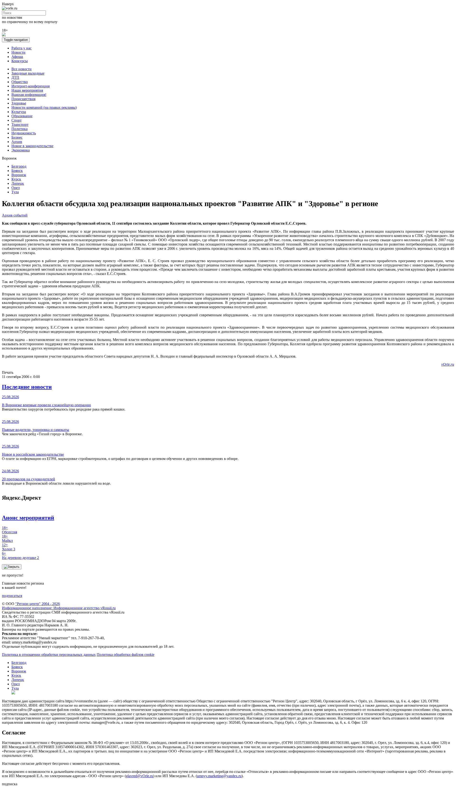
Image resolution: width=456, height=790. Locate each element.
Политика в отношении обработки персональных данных (49, 655)
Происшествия (23, 99)
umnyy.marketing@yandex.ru (219, 776)
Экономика (20, 150)
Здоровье (18, 103)
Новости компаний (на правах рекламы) (44, 107)
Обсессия (9, 530)
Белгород (18, 166)
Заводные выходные (27, 73)
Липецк (17, 183)
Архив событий (15, 215)
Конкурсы (19, 61)
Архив (16, 142)
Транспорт (19, 125)
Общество (19, 82)
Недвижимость (23, 133)
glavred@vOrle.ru (139, 776)
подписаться (12, 596)
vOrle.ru (447, 364)
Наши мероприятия (27, 90)
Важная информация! (28, 95)
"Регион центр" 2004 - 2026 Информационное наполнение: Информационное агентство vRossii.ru (59, 606)
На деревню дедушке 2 (20, 555)
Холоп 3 (8, 547)
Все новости (21, 69)
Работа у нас (21, 48)
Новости (18, 52)
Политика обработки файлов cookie (125, 655)
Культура (18, 112)
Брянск (17, 171)
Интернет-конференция (30, 86)
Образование (22, 116)
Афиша (17, 57)
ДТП (15, 78)
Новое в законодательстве (32, 146)
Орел (15, 188)
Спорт (16, 120)
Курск (16, 179)
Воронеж (18, 175)
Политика (19, 129)
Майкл (7, 538)
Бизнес (17, 137)
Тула (15, 192)
